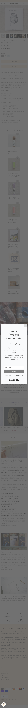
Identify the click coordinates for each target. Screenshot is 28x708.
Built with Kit (14, 380)
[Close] (25, 325)
